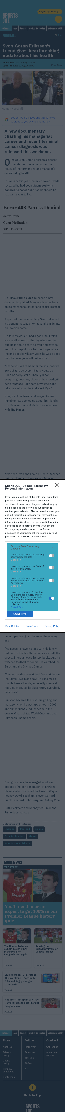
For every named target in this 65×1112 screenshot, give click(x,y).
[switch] (51, 555)
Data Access (32, 626)
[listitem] (32, 547)
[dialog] (32, 556)
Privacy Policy (52, 626)
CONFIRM (19, 614)
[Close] (58, 486)
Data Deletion (12, 626)
